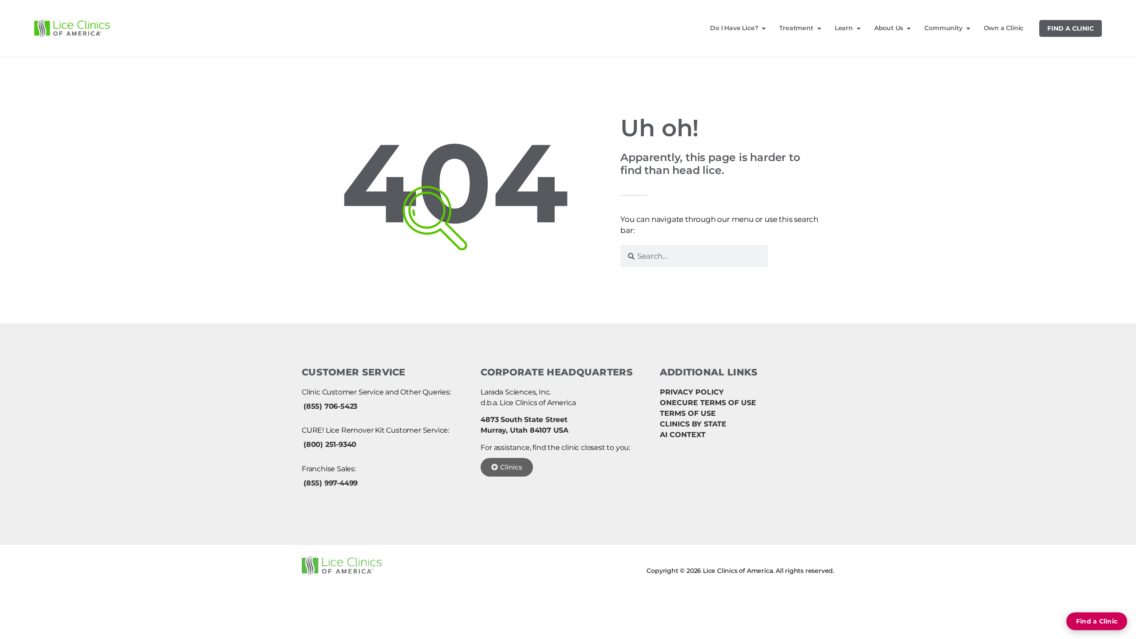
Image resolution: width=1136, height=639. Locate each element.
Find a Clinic (1070, 28)
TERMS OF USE (688, 413)
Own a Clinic (1004, 28)
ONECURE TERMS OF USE (708, 402)
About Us (888, 28)
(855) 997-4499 (331, 483)
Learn (844, 28)
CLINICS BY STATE (693, 424)
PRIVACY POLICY (692, 392)
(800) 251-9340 (330, 444)
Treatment (796, 28)
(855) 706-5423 (330, 406)
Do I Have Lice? (734, 28)
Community (943, 28)
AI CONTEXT (683, 434)
